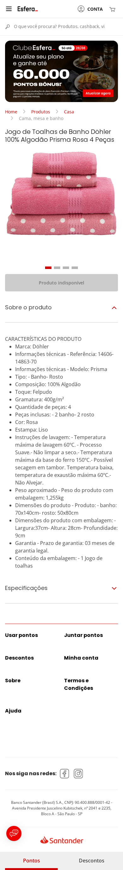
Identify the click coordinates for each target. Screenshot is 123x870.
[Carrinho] (113, 9)
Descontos (91, 860)
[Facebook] (64, 773)
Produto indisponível (61, 283)
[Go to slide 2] (57, 267)
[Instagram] (78, 773)
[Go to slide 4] (75, 267)
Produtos (40, 112)
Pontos (31, 860)
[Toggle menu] (9, 9)
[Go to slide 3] (66, 267)
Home (11, 112)
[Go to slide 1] (48, 267)
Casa (69, 112)
